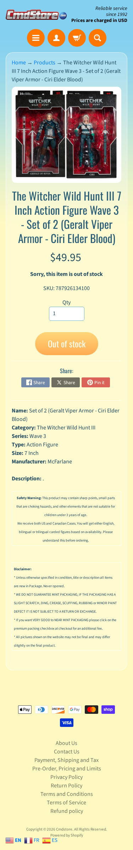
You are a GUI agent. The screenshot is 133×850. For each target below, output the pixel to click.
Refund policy (66, 811)
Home (19, 63)
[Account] (56, 38)
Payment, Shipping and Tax (66, 760)
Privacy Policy (66, 777)
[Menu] (36, 38)
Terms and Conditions (66, 794)
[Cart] (77, 38)
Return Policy (66, 786)
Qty (66, 302)
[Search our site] (97, 38)
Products (44, 63)
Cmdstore (64, 829)
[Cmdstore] (36, 15)
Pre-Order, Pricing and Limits (66, 769)
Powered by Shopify (66, 835)
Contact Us (66, 752)
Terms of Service (66, 802)
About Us (66, 743)
